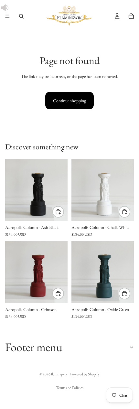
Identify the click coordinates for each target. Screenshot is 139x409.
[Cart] (131, 16)
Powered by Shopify (85, 374)
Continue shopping (69, 100)
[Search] (21, 16)
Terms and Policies (69, 387)
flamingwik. (60, 374)
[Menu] (7, 16)
